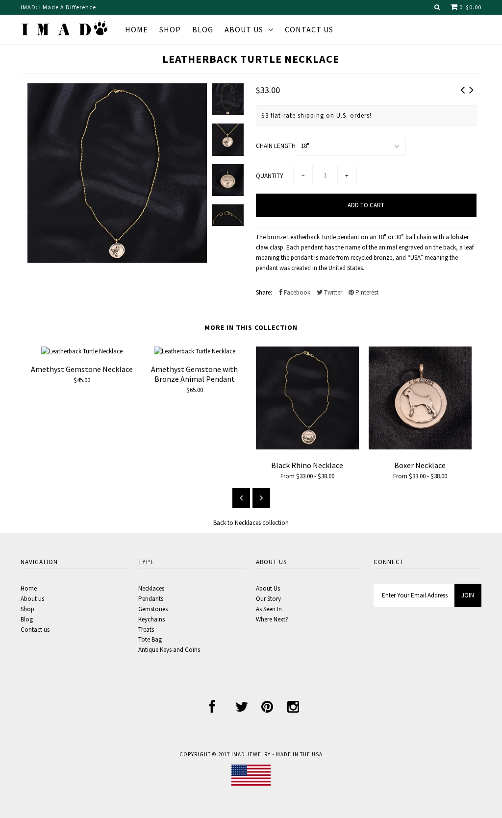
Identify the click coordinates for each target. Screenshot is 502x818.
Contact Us (309, 29)
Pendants (150, 599)
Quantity (269, 176)
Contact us (35, 629)
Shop (170, 29)
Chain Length (276, 146)
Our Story (268, 599)
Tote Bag (150, 639)
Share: (264, 292)
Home (136, 29)
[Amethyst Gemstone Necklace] (82, 351)
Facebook (296, 292)
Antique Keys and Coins (169, 649)
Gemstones (153, 609)
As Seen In (269, 609)
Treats (146, 629)
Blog (202, 29)
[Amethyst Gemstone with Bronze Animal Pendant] (194, 351)
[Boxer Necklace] (420, 447)
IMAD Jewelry (251, 754)
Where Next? (272, 619)
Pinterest (366, 292)
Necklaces (151, 588)
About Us (268, 588)
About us (244, 29)
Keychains (151, 619)
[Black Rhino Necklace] (307, 447)
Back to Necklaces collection (251, 523)
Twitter (332, 292)
